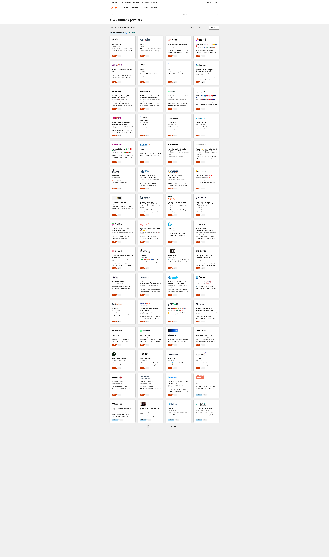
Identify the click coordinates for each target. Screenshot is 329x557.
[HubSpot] (114, 7)
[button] (216, 20)
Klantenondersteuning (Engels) (131, 2)
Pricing (145, 7)
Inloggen (209, 2)
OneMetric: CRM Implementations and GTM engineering (204, 229)
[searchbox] (200, 14)
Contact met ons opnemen (150, 2)
